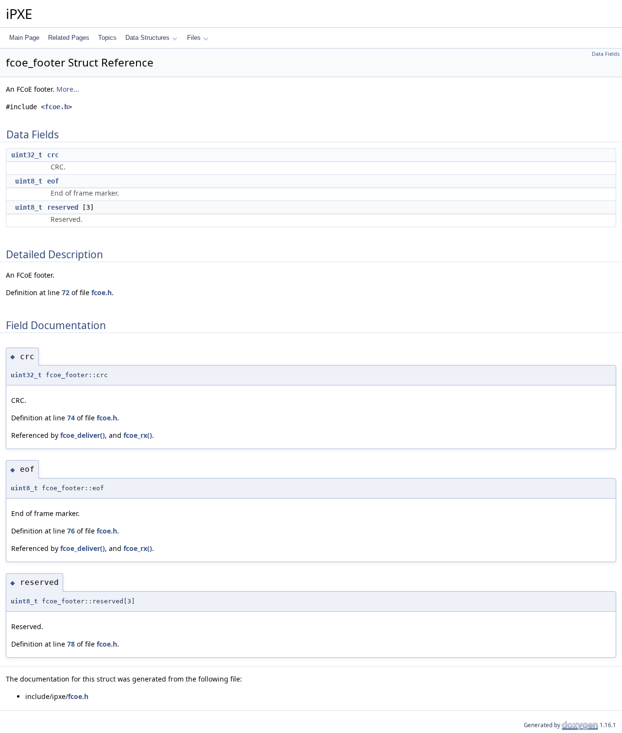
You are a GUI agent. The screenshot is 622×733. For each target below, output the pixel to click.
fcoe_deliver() (82, 435)
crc (53, 155)
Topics (107, 37)
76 (71, 530)
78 (71, 644)
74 (71, 417)
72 (65, 292)
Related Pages (68, 37)
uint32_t (26, 155)
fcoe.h (56, 107)
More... (67, 89)
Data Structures (147, 37)
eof (53, 181)
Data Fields (606, 53)
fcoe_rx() (137, 435)
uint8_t (28, 181)
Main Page (24, 37)
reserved (62, 207)
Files (194, 37)
